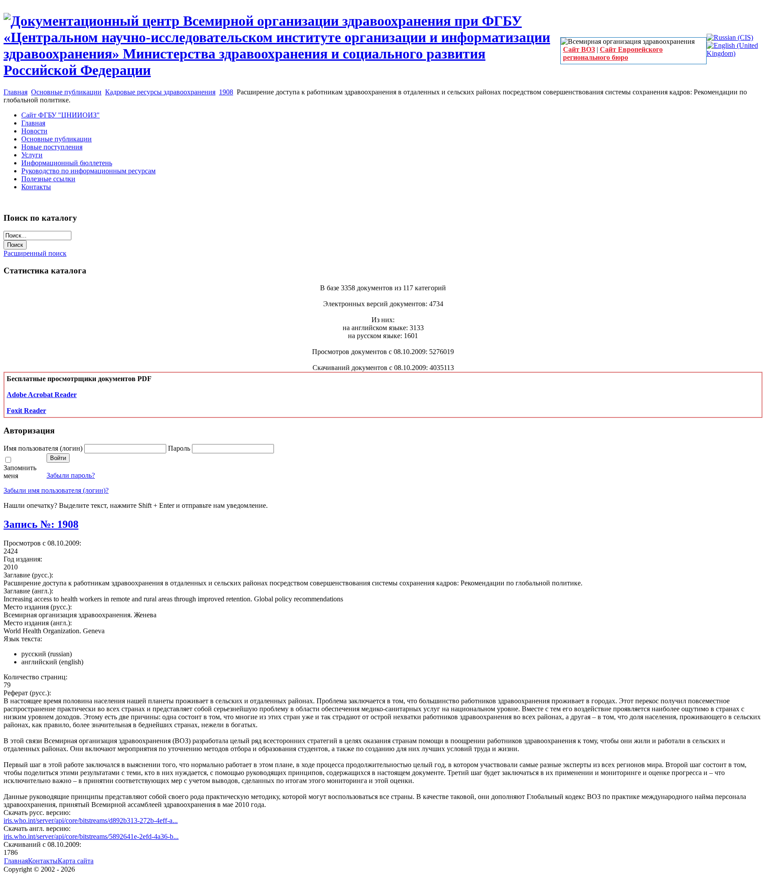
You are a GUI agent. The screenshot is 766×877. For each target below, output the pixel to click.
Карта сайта (76, 861)
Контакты (43, 861)
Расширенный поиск (35, 253)
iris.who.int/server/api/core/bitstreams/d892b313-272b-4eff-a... (91, 820)
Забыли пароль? (71, 475)
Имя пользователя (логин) (44, 448)
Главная (15, 92)
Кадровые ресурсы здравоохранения (160, 92)
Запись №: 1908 (41, 524)
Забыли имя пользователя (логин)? (56, 490)
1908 (226, 92)
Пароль (180, 448)
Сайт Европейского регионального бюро (613, 53)
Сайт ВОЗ (579, 49)
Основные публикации (66, 92)
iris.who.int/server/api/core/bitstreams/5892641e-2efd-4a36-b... (91, 836)
